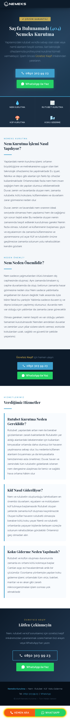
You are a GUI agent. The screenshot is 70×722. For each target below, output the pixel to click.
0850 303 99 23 (37, 73)
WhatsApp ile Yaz (37, 84)
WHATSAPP (52, 712)
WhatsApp (46, 694)
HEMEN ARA (21, 712)
